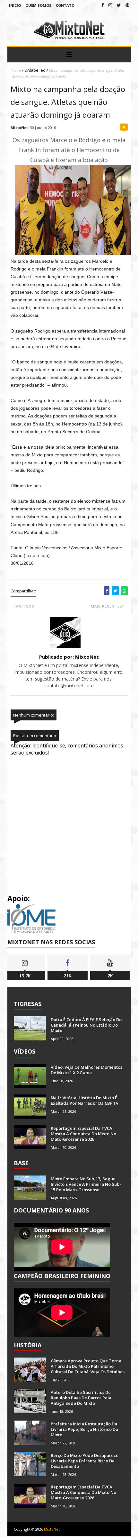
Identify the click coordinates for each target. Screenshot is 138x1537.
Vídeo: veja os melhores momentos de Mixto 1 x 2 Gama (86, 1069)
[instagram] (110, 5)
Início (15, 5)
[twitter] (119, 5)
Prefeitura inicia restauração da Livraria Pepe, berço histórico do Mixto (84, 1429)
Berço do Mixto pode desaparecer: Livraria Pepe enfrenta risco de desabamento (86, 1460)
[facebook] (103, 5)
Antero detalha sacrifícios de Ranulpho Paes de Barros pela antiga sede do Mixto (81, 1397)
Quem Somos (38, 5)
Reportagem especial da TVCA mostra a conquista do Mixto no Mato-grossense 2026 (83, 1133)
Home (16, 70)
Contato (65, 5)
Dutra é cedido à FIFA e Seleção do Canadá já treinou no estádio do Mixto (86, 1025)
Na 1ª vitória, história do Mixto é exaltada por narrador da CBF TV (84, 1100)
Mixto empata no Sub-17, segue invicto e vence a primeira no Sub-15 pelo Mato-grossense (86, 1184)
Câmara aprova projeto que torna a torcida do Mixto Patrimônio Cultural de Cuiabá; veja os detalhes (88, 1366)
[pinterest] (127, 5)
